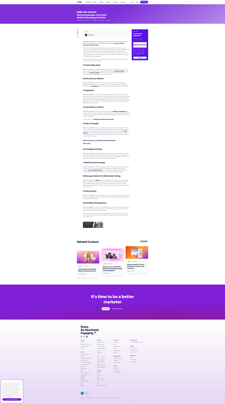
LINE (81, 383)
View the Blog (144, 241)
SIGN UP (140, 57)
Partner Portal (116, 370)
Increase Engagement (101, 365)
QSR (98, 354)
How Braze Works (84, 346)
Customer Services (134, 349)
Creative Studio (84, 368)
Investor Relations (100, 379)
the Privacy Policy (141, 53)
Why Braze (83, 342)
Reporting (82, 366)
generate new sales (119, 71)
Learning (115, 352)
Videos (115, 348)
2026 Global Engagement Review (136, 342)
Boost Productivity (100, 358)
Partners (108, 2)
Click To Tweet (86, 143)
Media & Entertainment (101, 348)
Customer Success (134, 352)
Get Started (144, 2)
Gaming (98, 350)
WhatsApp (83, 379)
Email (82, 370)
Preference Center (110, 397)
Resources (115, 2)
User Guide (116, 360)
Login (131, 357)
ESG (98, 381)
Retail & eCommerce (101, 342)
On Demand (99, 352)
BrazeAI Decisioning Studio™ (86, 358)
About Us (99, 372)
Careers (98, 374)
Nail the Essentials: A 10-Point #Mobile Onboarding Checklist (99, 140)
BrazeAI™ (82, 356)
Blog (85, 12)
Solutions (101, 2)
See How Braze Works (117, 308)
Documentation (117, 356)
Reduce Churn (100, 363)
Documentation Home (118, 358)
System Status (133, 359)
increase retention (94, 72)
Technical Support (133, 361)
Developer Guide (117, 362)
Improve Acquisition (101, 361)
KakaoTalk (82, 385)
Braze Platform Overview (85, 344)
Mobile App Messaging (85, 372)
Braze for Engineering (101, 367)
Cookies (97, 397)
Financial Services (100, 344)
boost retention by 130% (95, 170)
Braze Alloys (116, 368)
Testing (97, 180)
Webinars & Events (117, 350)
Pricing (82, 348)
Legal (98, 383)
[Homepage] (79, 2)
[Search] (129, 2)
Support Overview (133, 347)
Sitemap (116, 397)
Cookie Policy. (10, 396)
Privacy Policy (103, 397)
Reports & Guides (117, 346)
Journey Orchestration (85, 364)
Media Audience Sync (85, 381)
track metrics (94, 86)
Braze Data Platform (85, 354)
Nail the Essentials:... (92, 12)
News (98, 377)
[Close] (21, 381)
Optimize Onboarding (101, 356)
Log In (137, 2)
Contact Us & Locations (102, 385)
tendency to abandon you (119, 111)
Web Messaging (84, 374)
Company (123, 2)
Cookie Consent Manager (12, 399)
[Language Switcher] (132, 2)
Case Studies (116, 342)
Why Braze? (88, 2)
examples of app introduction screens (103, 119)
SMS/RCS (82, 377)
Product (94, 2)
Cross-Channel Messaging (85, 362)
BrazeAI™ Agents (84, 360)
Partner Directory (117, 372)
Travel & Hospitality (101, 346)
